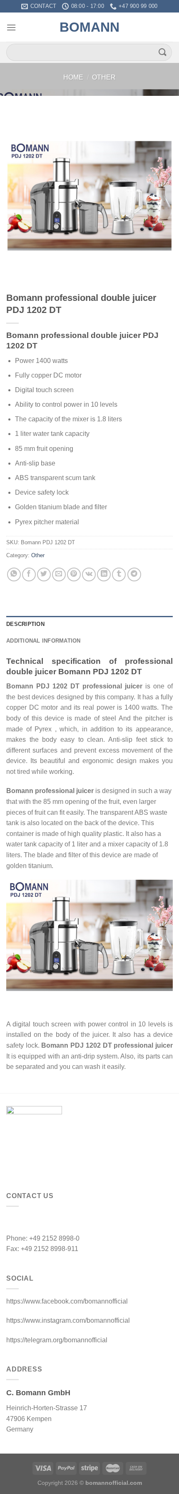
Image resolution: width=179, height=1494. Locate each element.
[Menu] (11, 27)
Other (104, 77)
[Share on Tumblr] (119, 574)
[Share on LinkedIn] (104, 574)
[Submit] (162, 52)
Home (73, 77)
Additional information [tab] (43, 641)
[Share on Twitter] (44, 574)
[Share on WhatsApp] (14, 574)
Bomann (89, 27)
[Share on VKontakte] (89, 574)
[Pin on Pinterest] (74, 574)
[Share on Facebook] (29, 574)
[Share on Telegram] (134, 574)
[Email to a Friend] (59, 574)
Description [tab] (25, 624)
